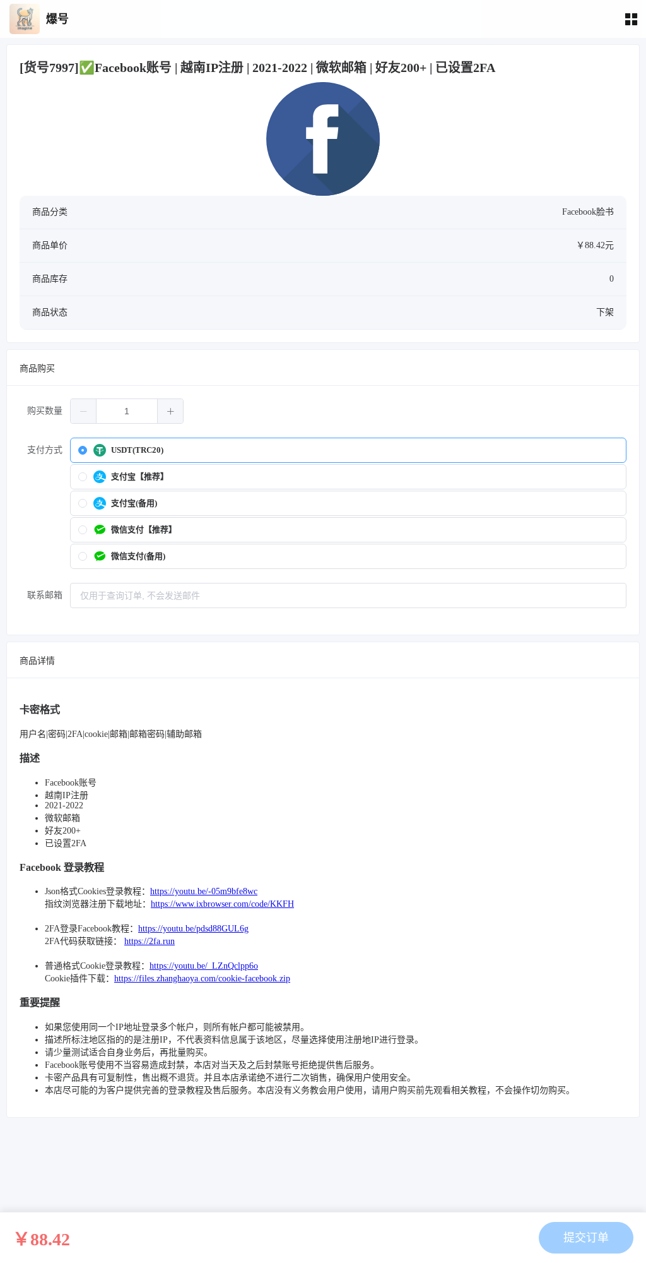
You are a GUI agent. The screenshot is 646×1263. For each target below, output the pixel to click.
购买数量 (44, 411)
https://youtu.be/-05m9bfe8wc (203, 891)
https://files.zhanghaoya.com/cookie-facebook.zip (202, 978)
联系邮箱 (44, 595)
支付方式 (44, 450)
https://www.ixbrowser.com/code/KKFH (222, 904)
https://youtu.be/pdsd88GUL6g (193, 928)
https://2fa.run (149, 941)
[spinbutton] (127, 411)
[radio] (348, 450)
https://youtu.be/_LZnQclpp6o (204, 966)
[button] (84, 411)
